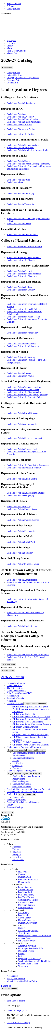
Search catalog (7, 667)
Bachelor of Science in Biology (21, 260)
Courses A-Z (12, 82)
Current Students (25, 889)
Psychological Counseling (29, 958)
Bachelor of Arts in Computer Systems (24, 387)
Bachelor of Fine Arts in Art (19, 124)
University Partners (26, 905)
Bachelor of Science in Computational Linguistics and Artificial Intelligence (29, 167)
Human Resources (26, 920)
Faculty (10, 805)
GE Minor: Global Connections (26, 742)
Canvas (21, 874)
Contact (21, 928)
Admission (11, 701)
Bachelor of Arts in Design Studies (22, 119)
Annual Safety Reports (28, 930)
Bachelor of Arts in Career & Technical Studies (28, 654)
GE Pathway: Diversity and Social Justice (31, 716)
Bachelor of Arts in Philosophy (20, 193)
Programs (16, 768)
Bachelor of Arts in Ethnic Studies (22, 479)
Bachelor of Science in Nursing (21, 357)
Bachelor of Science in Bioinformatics (24, 257)
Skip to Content (14, 3)
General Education (15, 703)
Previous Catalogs (15, 807)
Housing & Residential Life (30, 948)
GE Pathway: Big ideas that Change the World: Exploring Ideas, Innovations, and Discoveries (30, 709)
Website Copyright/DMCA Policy (22, 981)
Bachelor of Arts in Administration (22, 580)
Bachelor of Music (15, 182)
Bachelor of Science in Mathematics (23, 346)
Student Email (24, 877)
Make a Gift (12, 53)
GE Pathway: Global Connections (27, 721)
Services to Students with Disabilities (34, 961)
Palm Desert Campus (16, 51)
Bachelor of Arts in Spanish (19, 223)
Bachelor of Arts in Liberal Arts (21, 103)
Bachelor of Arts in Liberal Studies (22, 234)
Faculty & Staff (25, 892)
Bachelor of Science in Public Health (23, 316)
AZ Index (11, 6)
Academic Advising (27, 946)
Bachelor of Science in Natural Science (24, 246)
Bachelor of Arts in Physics (19, 373)
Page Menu (7, 67)
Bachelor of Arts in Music (18, 180)
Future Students (25, 887)
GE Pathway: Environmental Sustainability (31, 719)
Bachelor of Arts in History (19, 506)
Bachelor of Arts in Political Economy (24, 467)
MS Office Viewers (26, 940)
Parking (21, 953)
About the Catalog (15, 685)
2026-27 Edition (12, 677)
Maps (9, 48)
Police (21, 956)
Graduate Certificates (21, 784)
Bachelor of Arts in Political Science (23, 520)
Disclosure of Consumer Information (34, 935)
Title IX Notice (25, 933)
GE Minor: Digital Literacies (25, 727)
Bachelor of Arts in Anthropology (22, 424)
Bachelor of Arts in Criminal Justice (23, 449)
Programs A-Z (13, 80)
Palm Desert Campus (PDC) (19, 693)
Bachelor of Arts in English (19, 161)
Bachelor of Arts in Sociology (20, 553)
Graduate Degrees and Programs (21, 770)
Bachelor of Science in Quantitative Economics (28, 465)
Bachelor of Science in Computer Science (25, 397)
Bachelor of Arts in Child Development (24, 438)
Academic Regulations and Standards (23, 802)
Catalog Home (13, 8)
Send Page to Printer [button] (16, 1000)
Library (10, 45)
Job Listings (23, 912)
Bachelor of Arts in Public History (22, 509)
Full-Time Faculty (26, 894)
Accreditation (13, 696)
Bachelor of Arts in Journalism (20, 147)
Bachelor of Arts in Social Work (21, 542)
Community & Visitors (28, 900)
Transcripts (23, 966)
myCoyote (11, 40)
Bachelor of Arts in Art (17, 114)
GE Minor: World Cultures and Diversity (30, 744)
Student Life (12, 794)
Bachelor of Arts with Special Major (23, 564)
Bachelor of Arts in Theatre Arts (21, 204)
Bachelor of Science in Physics (20, 376)
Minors (15, 760)
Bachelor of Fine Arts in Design (21, 129)
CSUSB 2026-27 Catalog (18, 1022)
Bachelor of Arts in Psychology (21, 531)
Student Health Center (28, 963)
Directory (11, 43)
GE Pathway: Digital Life (23, 714)
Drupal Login (24, 882)
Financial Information (16, 799)
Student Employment (27, 923)
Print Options (7, 812)
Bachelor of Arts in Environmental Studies (26, 493)
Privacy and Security (16, 978)
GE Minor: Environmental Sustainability (30, 734)
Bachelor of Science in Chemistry (22, 276)
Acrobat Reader (25, 938)
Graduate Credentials (21, 786)
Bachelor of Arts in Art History (20, 117)
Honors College (19, 797)
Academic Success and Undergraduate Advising (28, 789)
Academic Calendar (15, 698)
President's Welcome (16, 683)
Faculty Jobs (23, 915)
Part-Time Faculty (26, 897)
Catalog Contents (14, 75)
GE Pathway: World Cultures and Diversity (31, 724)
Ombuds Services (26, 951)
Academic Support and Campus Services (25, 791)
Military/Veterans (25, 907)
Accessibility (12, 976)
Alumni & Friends (26, 902)
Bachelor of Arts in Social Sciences (22, 413)
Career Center (24, 917)
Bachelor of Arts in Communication (23, 145)
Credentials (17, 765)
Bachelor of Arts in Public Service (22, 626)
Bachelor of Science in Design (20, 134)
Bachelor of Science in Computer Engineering (27, 394)
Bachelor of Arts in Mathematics (21, 343)
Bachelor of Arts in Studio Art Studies (24, 122)
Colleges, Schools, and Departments (23, 77)
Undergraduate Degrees (23, 758)
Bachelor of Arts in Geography (20, 495)
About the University (16, 690)
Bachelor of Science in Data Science (23, 389)
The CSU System (14, 688)
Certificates (17, 763)
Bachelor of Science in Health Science (24, 309)
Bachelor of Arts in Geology (19, 287)
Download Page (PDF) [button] (17, 1010)
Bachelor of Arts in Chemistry (20, 271)
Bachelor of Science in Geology (21, 290)
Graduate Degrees (20, 781)
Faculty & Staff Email (28, 879)
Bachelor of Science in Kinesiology (22, 333)
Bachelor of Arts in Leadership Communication (28, 150)
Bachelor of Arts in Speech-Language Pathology (28, 163)
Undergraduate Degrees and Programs (24, 747)
